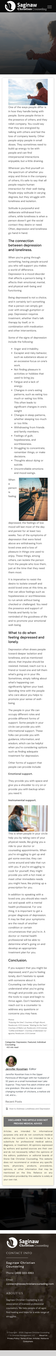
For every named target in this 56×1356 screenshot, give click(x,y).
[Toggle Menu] (49, 7)
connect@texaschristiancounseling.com (30, 1284)
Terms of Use (26, 1338)
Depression (21, 1042)
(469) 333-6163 (24, 1273)
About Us (43, 1335)
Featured (32, 1042)
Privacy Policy (13, 1338)
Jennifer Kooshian (16, 1069)
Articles (36, 1338)
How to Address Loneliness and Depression (29, 1108)
